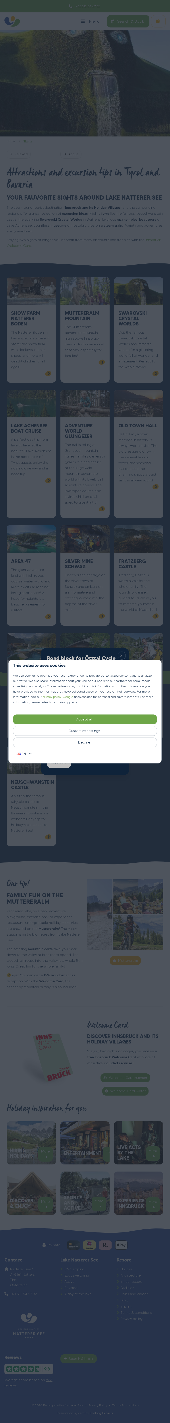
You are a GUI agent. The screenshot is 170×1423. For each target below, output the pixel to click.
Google (68, 697)
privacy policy (51, 697)
